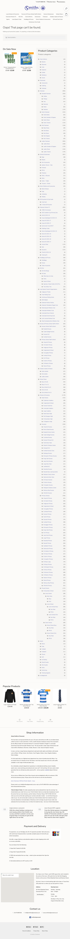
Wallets (44, 196)
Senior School (48, 622)
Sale (43, 247)
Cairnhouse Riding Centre (48, 297)
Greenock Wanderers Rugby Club (50, 305)
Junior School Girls (53, 614)
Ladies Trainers (47, 152)
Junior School (48, 593)
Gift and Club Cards (58, 19)
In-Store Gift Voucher (47, 204)
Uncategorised (43, 675)
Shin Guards (45, 665)
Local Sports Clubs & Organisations (48, 289)
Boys (50, 599)
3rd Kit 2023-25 (46, 215)
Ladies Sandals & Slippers (49, 146)
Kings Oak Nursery (47, 458)
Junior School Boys (53, 606)
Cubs (43, 67)
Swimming (44, 670)
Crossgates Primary (48, 353)
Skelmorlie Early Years (48, 477)
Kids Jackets (44, 374)
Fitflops (45, 99)
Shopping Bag (40, 721)
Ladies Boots (46, 144)
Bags (43, 157)
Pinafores (44, 173)
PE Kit (43, 170)
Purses (43, 263)
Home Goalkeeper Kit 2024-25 (49, 231)
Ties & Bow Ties (47, 286)
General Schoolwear (49, 14)
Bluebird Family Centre (48, 432)
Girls (50, 601)
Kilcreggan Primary (47, 525)
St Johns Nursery (47, 482)
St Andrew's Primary (48, 551)
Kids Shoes (46, 133)
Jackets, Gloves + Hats (47, 165)
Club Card (44, 202)
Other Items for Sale (48, 276)
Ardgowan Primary (47, 347)
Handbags (44, 260)
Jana (44, 101)
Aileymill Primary (47, 342)
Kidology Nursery (47, 453)
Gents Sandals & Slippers (49, 117)
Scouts (43, 77)
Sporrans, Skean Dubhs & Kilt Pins (51, 284)
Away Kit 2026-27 (46, 223)
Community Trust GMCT (48, 226)
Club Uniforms (28, 16)
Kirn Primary (46, 358)
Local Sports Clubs (16, 19)
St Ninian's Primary (48, 572)
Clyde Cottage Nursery (48, 331)
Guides (43, 72)
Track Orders (30, 721)
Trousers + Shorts (46, 183)
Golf (43, 657)
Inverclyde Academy (48, 408)
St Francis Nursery (47, 480)
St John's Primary (47, 360)
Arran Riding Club (46, 294)
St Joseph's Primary (48, 559)
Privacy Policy (36, 931)
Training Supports (46, 673)
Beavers (44, 62)
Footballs (44, 651)
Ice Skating (44, 659)
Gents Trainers (46, 122)
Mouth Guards (45, 662)
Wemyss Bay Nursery (48, 490)
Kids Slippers (46, 136)
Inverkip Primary (47, 355)
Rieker (44, 107)
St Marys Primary (47, 564)
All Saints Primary (47, 345)
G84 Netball (45, 300)
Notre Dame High (47, 413)
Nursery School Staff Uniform (49, 326)
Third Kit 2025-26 (46, 252)
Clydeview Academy (48, 400)
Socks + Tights (45, 181)
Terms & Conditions (26, 931)
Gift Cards (50, 721)
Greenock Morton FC (11, 16)
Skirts (43, 178)
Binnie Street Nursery (48, 429)
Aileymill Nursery (47, 427)
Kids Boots (46, 130)
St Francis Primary (47, 554)
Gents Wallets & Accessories (43, 19)
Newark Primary (47, 543)
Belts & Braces (45, 189)
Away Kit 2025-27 (46, 220)
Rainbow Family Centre (49, 474)
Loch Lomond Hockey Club (48, 318)
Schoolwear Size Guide (34, 22)
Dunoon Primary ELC (48, 440)
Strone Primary (47, 366)
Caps (43, 191)
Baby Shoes (46, 128)
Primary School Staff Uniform (49, 339)
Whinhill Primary (47, 585)
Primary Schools (46, 495)
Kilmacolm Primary (48, 527)
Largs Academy (47, 411)
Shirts (44, 279)
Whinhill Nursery (47, 493)
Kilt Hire (21, 16)
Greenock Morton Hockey (48, 302)
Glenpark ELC (46, 448)
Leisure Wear (45, 244)
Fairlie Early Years (47, 443)
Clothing (44, 85)
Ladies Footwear (46, 141)
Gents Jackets (45, 371)
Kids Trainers (46, 138)
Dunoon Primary (47, 514)
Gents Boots (46, 115)
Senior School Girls (51, 633)
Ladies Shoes (46, 149)
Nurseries (44, 424)
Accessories (44, 83)
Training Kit (44, 255)
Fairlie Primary (46, 517)
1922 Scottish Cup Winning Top (49, 212)
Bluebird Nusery (47, 329)
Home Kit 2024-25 (46, 236)
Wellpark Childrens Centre (49, 487)
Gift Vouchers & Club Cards (46, 199)
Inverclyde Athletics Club (48, 310)
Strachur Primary (47, 577)
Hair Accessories (46, 162)
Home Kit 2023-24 (46, 234)
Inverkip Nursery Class (48, 450)
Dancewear (37, 16)
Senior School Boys (51, 625)
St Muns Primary (47, 569)
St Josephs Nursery (48, 485)
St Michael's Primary (48, 567)
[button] (28, 927)
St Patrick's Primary (48, 363)
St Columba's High (47, 419)
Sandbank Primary (47, 546)
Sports (8, 19)
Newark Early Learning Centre (50, 472)
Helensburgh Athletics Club (48, 308)
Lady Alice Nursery (48, 461)
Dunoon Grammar (47, 405)
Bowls (43, 643)
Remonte (45, 104)
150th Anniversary (46, 210)
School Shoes (59, 14)
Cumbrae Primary (47, 511)
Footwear (45, 16)
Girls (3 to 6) (45, 390)
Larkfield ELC (46, 466)
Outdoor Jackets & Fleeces (56, 16)
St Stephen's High (47, 421)
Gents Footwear (45, 112)
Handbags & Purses (28, 19)
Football (44, 649)
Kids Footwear (45, 125)
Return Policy (45, 931)
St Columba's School (48, 591)
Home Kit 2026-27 (46, 241)
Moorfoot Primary (47, 540)
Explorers (44, 70)
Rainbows (44, 75)
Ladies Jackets (45, 376)
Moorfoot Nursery (47, 469)
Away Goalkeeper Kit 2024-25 (49, 218)
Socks (43, 667)
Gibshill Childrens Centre (49, 445)
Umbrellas (44, 194)
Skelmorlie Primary (48, 548)
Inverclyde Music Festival (48, 313)
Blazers (43, 159)
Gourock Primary (47, 519)
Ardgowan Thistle (46, 292)
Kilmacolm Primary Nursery (50, 456)
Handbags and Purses (45, 257)
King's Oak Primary (48, 530)
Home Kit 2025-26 (46, 239)
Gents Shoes (46, 120)
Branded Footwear (46, 93)
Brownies (44, 64)
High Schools (45, 398)
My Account (19, 721)
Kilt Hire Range (45, 271)
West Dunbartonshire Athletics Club (50, 321)
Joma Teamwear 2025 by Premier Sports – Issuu (23, 781)
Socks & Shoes (47, 281)
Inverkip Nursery (47, 337)
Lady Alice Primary (47, 535)
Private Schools (45, 588)
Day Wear (53, 609)
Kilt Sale (44, 273)
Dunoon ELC (46, 334)
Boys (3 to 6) (45, 382)
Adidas (45, 96)
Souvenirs (44, 249)
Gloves (43, 654)
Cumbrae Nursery (47, 437)
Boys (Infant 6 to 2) (46, 387)
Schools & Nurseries (45, 395)
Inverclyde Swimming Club (48, 316)
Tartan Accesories (46, 265)
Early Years (49, 596)
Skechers (45, 109)
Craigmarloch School (48, 350)
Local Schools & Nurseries (12, 14)
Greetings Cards (45, 228)
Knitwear (44, 167)
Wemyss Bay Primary (48, 583)
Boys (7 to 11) (45, 384)
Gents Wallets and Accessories (47, 186)
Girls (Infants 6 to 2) (46, 392)
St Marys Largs (47, 562)
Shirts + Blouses (46, 175)
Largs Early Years (47, 464)
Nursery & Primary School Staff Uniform (31, 14)
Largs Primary (46, 538)
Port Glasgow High (48, 416)
